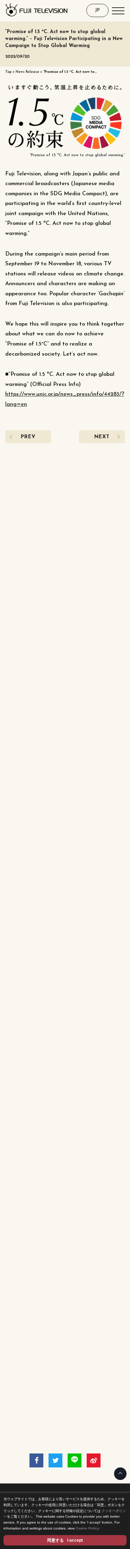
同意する (65, 1540)
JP (97, 10)
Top (8, 72)
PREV (28, 437)
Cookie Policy (87, 1528)
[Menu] (118, 10)
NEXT (102, 437)
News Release (27, 72)
